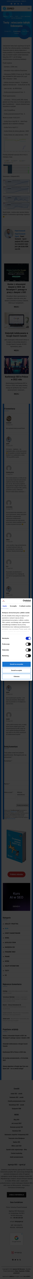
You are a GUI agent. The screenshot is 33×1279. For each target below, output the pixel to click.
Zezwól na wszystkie (16, 664)
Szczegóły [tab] (13, 606)
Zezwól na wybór (16, 670)
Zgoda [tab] (5, 606)
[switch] (28, 644)
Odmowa (16, 676)
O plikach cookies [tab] (25, 606)
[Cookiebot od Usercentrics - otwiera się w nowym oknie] (23, 601)
